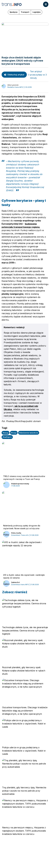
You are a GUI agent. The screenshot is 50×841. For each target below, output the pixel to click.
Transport (25, 12)
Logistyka (37, 12)
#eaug (5, 433)
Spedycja (13, 12)
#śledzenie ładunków (28, 433)
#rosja (14, 433)
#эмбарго (7, 437)
